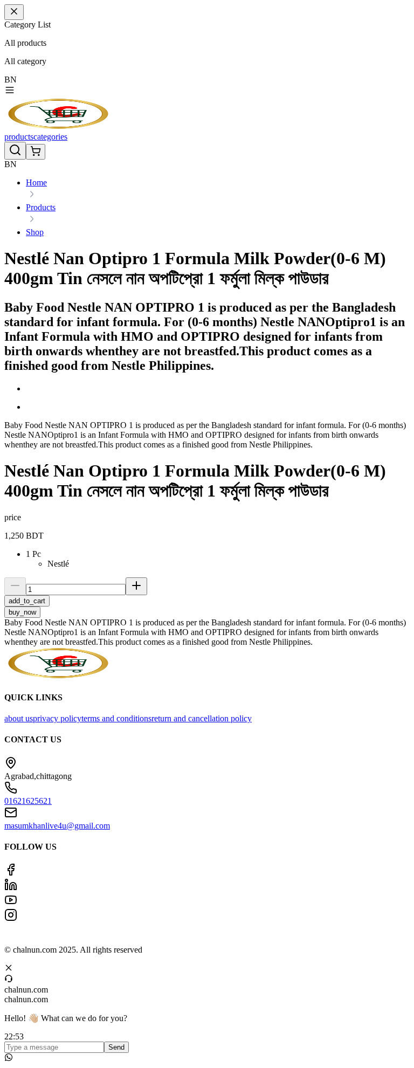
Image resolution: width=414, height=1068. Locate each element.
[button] (218, 389)
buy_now (22, 612)
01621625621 (28, 800)
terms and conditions (116, 718)
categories (50, 136)
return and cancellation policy (201, 718)
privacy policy (57, 718)
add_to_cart (27, 601)
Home (36, 182)
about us (18, 718)
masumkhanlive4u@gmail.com (57, 825)
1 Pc (33, 554)
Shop (35, 232)
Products (41, 207)
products (18, 136)
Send (116, 1047)
